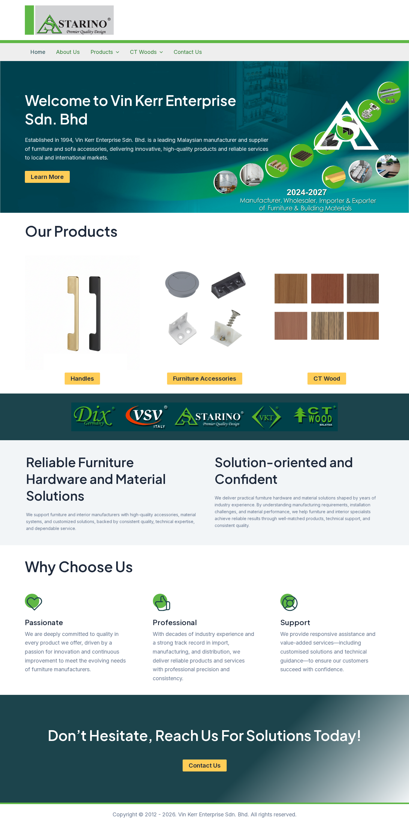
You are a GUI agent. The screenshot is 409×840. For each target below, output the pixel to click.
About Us (68, 52)
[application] (116, 52)
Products (101, 52)
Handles (82, 378)
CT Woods (143, 52)
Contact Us (188, 52)
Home (37, 52)
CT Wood (326, 378)
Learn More (47, 176)
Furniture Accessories (204, 378)
